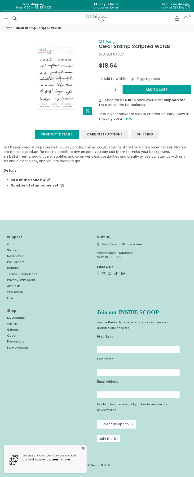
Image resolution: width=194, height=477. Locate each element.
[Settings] (177, 18)
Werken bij (15, 292)
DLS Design (108, 41)
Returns (13, 268)
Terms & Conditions (22, 274)
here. (127, 118)
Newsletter (15, 256)
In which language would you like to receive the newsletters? (132, 407)
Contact (13, 244)
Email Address (107, 381)
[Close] (83, 448)
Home (8, 28)
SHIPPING (145, 134)
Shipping (14, 250)
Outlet (11, 335)
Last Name (105, 359)
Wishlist (12, 323)
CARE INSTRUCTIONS (105, 134)
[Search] (14, 18)
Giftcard (13, 329)
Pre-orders (15, 262)
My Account (16, 318)
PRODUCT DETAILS (57, 134)
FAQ (10, 297)
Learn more (61, 459)
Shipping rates (148, 79)
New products (18, 347)
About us (14, 286)
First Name (105, 336)
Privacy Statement (21, 280)
